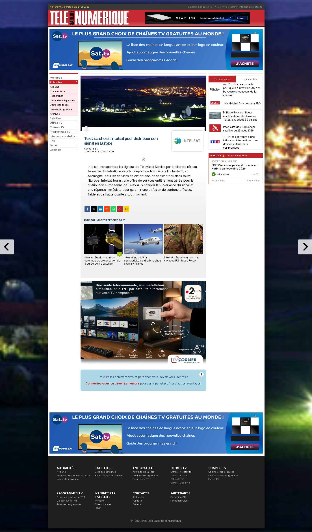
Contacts (55, 149)
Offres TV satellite (180, 471)
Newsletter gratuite (61, 109)
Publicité (137, 500)
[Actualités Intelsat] (187, 150)
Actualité (100, 500)
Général (137, 504)
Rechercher (56, 95)
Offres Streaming (180, 482)
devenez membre (127, 383)
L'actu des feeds (59, 104)
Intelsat (89, 220)
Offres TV (56, 122)
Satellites (55, 118)
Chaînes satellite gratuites (223, 475)
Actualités (56, 82)
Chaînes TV (57, 127)
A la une (54, 86)
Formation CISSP (179, 500)
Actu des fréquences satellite (73, 475)
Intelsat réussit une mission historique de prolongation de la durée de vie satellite (102, 260)
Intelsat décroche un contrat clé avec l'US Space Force (181, 259)
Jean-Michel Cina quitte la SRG (242, 103)
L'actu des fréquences (62, 100)
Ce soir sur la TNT (67, 500)
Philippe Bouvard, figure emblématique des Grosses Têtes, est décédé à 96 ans (240, 116)
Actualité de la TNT (143, 471)
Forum (54, 145)
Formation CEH (178, 497)
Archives (55, 113)
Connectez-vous (98, 383)
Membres (56, 77)
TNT (215, 6)
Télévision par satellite (199, 6)
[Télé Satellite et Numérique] (89, 18)
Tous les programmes (69, 504)
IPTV (222, 6)
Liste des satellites (105, 471)
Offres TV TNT (178, 475)
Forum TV (213, 479)
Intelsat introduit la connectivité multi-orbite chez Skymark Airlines (142, 260)
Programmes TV (60, 131)
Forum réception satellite (109, 475)
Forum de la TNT (142, 479)
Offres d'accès (103, 504)
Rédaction (138, 497)
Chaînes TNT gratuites (145, 475)
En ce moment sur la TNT (71, 497)
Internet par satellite (250, 6)
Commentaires (58, 91)
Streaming (232, 6)
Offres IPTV (177, 479)
